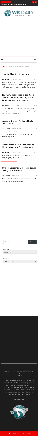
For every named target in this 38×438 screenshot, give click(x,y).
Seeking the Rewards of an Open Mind (13, 4)
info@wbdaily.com (19, 399)
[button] (33, 2)
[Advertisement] (19, 36)
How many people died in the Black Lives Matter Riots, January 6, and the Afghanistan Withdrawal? (17, 97)
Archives (6, 249)
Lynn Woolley (5, 79)
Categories (6, 258)
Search (32, 242)
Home (3, 66)
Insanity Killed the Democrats (15, 74)
